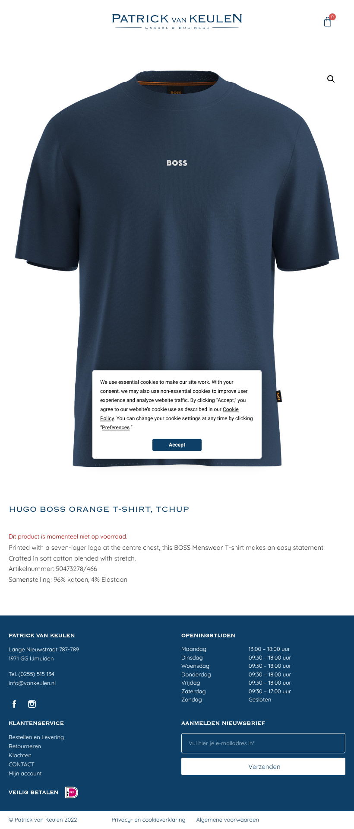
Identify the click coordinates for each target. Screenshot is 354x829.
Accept (177, 445)
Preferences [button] (116, 427)
